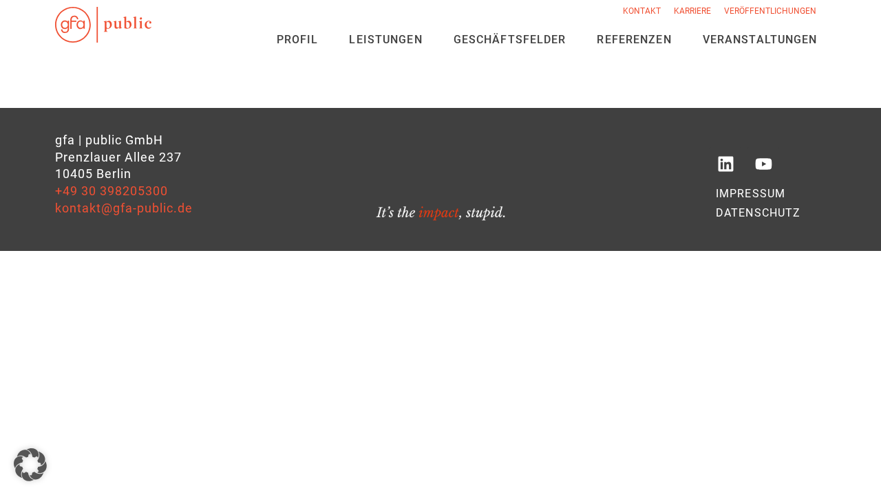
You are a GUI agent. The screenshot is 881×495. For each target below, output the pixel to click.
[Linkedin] (725, 164)
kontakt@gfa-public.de (124, 208)
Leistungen (385, 39)
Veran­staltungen (760, 39)
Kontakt (642, 11)
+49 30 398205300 (111, 191)
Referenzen (634, 39)
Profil (298, 39)
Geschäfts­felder (510, 39)
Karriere (692, 11)
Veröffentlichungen (770, 11)
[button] (30, 464)
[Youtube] (763, 164)
